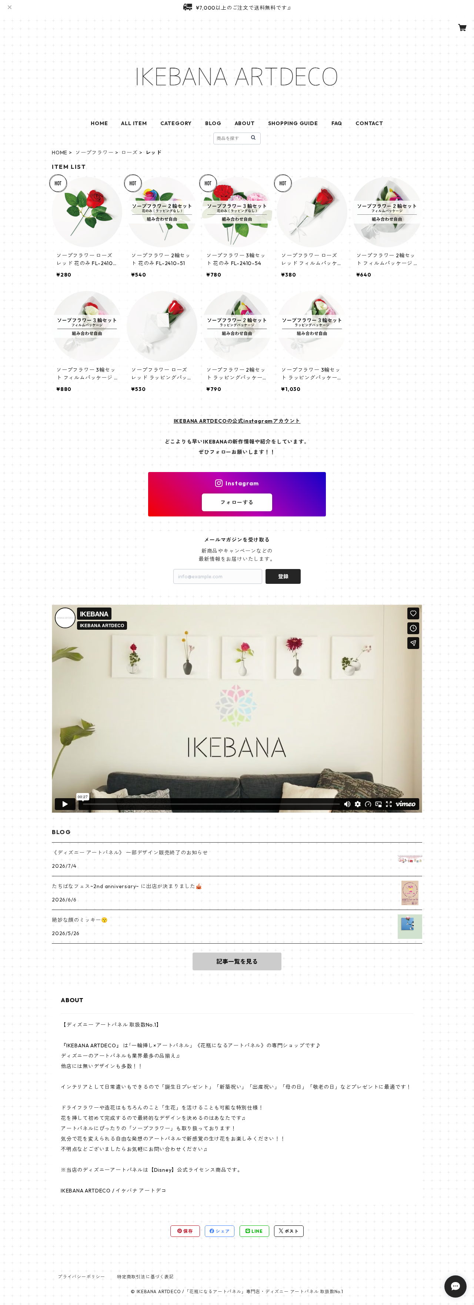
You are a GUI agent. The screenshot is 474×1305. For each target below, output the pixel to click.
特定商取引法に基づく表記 (145, 1276)
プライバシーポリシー (81, 1276)
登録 (283, 576)
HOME (99, 123)
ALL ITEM (134, 123)
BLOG (213, 123)
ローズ (129, 152)
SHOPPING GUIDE (293, 123)
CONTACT (369, 123)
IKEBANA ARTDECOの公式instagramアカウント (237, 421)
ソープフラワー (94, 152)
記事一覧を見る (237, 961)
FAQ (336, 123)
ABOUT (245, 123)
